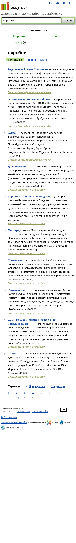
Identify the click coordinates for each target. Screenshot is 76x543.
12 (33, 398)
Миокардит (15, 230)
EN (50, 2)
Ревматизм (15, 260)
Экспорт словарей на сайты (14, 422)
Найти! (68, 20)
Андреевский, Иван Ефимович (28, 69)
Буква (12, 132)
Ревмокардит (16, 289)
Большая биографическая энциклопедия (29, 92)
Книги (56, 36)
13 (41, 398)
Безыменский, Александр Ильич (29, 99)
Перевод (31, 59)
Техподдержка (23, 411)
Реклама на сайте (40, 411)
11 (25, 398)
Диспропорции (17, 166)
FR (70, 2)
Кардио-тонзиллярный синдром (29, 196)
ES (64, 2)
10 (17, 398)
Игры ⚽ (20, 42)
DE (57, 2)
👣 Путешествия (9, 417)
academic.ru (14, 6)
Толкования (38, 30)
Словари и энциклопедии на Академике (31, 13)
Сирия (12, 353)
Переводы (20, 36)
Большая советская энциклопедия (26, 190)
